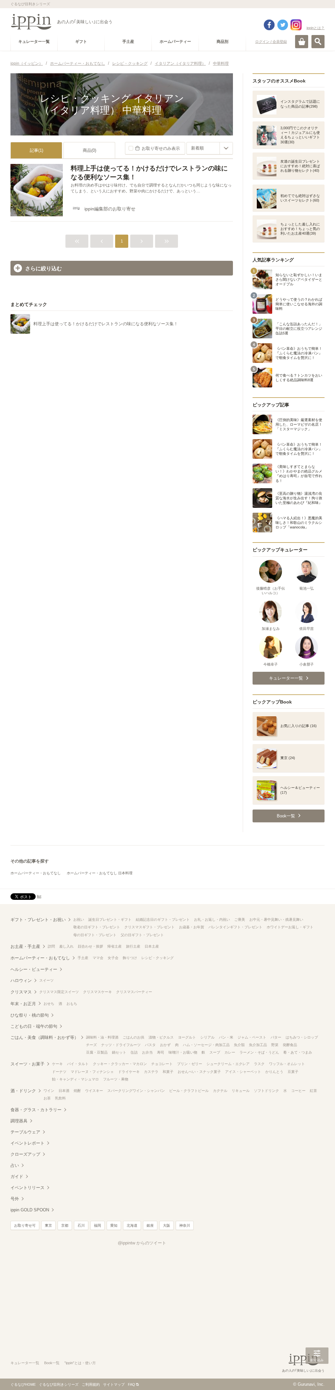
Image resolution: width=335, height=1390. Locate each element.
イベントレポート (27, 1143)
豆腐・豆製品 (97, 1052)
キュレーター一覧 (24, 1363)
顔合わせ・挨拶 (90, 946)
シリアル (207, 1037)
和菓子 (168, 1072)
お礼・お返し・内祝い (212, 919)
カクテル (220, 1091)
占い (14, 1165)
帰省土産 (114, 946)
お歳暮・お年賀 (191, 927)
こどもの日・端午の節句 (33, 1026)
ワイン (49, 1091)
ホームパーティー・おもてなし (35, 873)
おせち (49, 1004)
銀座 (150, 1225)
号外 (14, 1198)
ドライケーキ (129, 1072)
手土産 (83, 958)
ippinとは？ (316, 28)
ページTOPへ (317, 1375)
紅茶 (313, 1091)
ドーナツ (59, 1072)
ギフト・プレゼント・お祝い (38, 919)
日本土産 (152, 946)
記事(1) (36, 150)
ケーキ (57, 1064)
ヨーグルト (187, 1037)
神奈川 (184, 1225)
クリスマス (21, 991)
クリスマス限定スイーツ (59, 992)
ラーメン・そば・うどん (259, 1052)
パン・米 (226, 1037)
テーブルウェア (25, 1132)
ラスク (259, 1064)
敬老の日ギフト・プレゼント (96, 927)
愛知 (113, 1225)
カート (301, 41)
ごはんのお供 (133, 1037)
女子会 (113, 958)
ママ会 (98, 958)
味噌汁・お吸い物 (182, 1052)
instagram (296, 24)
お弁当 (147, 1052)
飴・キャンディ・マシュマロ (75, 1079)
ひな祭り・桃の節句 (29, 1015)
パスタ (150, 1045)
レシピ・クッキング (157, 958)
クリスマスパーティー (134, 992)
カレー (229, 1052)
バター (276, 1037)
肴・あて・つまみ (297, 1052)
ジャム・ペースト (252, 1037)
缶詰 (134, 1052)
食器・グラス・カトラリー (36, 1109)
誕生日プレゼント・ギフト (110, 919)
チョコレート (162, 1064)
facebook (269, 24)
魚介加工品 (258, 1045)
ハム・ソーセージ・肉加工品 (206, 1045)
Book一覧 (52, 1363)
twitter (282, 24)
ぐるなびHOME (23, 1384)
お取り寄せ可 (25, 1225)
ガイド (16, 1176)
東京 (48, 1225)
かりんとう (274, 1072)
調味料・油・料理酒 (102, 1037)
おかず (165, 1045)
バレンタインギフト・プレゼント (235, 927)
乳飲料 (60, 1098)
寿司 (160, 1052)
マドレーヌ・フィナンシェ (92, 1072)
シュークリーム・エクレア (228, 1064)
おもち (71, 1004)
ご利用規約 (91, 1384)
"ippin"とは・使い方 (80, 1363)
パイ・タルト (78, 1064)
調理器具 (18, 1120)
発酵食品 (290, 1045)
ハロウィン (21, 980)
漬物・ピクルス (161, 1037)
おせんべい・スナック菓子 (199, 1072)
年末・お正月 (23, 1003)
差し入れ (66, 946)
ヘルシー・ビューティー (33, 969)
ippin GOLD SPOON (29, 1209)
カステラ (151, 1072)
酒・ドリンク (23, 1090)
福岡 (97, 1225)
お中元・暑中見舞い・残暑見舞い (276, 919)
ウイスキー (94, 1091)
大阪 (166, 1225)
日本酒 (64, 1091)
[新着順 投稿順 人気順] (209, 148)
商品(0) (89, 150)
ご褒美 (239, 919)
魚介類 (239, 1045)
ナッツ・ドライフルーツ (121, 1045)
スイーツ (46, 980)
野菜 (274, 1045)
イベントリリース (27, 1187)
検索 (318, 41)
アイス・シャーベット (243, 1072)
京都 (64, 1225)
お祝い (78, 919)
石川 (81, 1225)
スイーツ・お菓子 (27, 1063)
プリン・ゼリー (189, 1064)
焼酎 (77, 1091)
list (39, 896)
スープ (214, 1052)
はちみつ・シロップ (302, 1037)
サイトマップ (114, 1384)
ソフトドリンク (266, 1091)
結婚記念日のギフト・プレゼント (163, 919)
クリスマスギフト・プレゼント (149, 927)
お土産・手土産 (25, 946)
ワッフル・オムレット (287, 1064)
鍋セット (119, 1052)
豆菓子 (293, 1072)
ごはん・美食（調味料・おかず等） (44, 1037)
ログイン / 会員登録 (271, 42)
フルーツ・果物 (115, 1079)
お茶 (47, 1098)
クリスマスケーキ (97, 992)
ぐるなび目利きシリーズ (59, 1384)
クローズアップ (25, 1154)
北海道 (132, 1225)
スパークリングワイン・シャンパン (136, 1091)
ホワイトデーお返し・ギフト (290, 927)
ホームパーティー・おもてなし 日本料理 (99, 873)
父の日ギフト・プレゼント (142, 935)
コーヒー (298, 1091)
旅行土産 (133, 946)
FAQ (131, 1384)
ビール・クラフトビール (189, 1091)
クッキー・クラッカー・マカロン (120, 1064)
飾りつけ (130, 958)
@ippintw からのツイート (142, 1242)
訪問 (51, 946)
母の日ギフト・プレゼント (94, 935)
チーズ (91, 1045)
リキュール (241, 1091)
